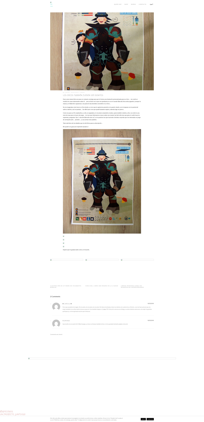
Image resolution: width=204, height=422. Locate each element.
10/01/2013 (75, 92)
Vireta (82, 92)
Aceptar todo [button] (150, 419)
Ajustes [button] (143, 419)
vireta (67, 92)
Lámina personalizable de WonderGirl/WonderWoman (132, 286)
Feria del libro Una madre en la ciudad (102, 286)
